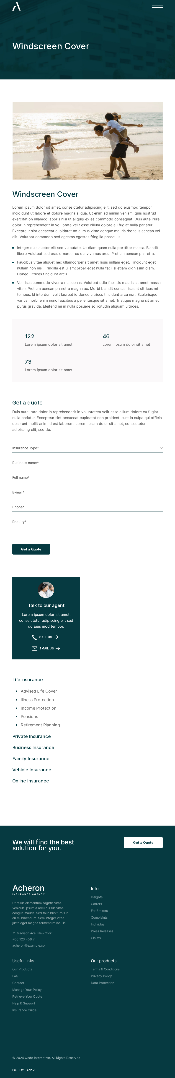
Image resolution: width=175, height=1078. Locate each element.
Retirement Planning (40, 725)
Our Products (22, 969)
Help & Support (23, 1003)
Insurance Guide (24, 1010)
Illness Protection (37, 699)
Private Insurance (31, 736)
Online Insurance (30, 781)
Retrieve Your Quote (27, 996)
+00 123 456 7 (23, 939)
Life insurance (27, 679)
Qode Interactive (37, 1058)
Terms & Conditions (105, 969)
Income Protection (39, 708)
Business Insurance (33, 747)
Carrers (96, 904)
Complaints (99, 917)
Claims (96, 938)
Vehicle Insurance (31, 769)
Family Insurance (30, 758)
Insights (97, 897)
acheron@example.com (29, 945)
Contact (18, 983)
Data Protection (102, 983)
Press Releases (102, 931)
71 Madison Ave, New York (32, 933)
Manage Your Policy (27, 990)
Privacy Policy (101, 976)
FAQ (15, 976)
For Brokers (99, 911)
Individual (98, 924)
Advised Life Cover (39, 691)
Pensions (29, 716)
